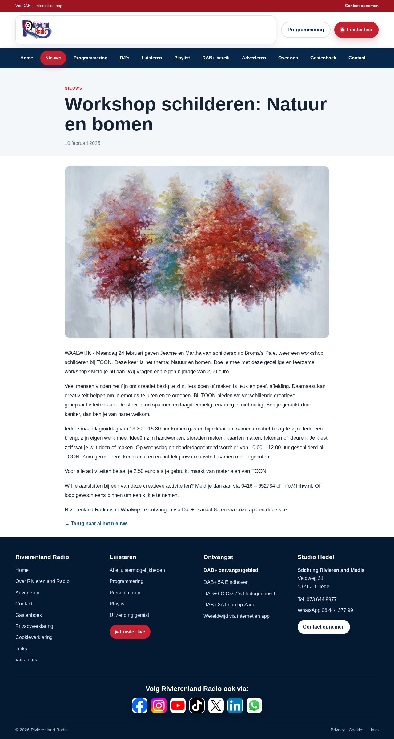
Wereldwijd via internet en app (236, 616)
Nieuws (53, 57)
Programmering (305, 29)
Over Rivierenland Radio (42, 581)
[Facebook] (139, 705)
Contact (356, 57)
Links (21, 648)
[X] (216, 705)
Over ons (288, 57)
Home (26, 57)
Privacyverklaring (34, 626)
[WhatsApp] (254, 705)
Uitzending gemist (129, 615)
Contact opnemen (362, 5)
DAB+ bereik (216, 57)
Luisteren (152, 57)
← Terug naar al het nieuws (96, 523)
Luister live (359, 29)
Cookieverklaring (34, 637)
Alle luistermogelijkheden (137, 570)
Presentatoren (125, 592)
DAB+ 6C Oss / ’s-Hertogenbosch (240, 593)
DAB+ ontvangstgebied (230, 570)
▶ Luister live (130, 631)
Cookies (356, 729)
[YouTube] (178, 705)
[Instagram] (159, 705)
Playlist (182, 57)
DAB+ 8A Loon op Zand (229, 604)
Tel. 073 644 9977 (317, 599)
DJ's (124, 57)
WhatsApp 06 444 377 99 (325, 610)
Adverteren (254, 57)
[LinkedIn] (235, 705)
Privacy (338, 729)
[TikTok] (197, 705)
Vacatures (26, 659)
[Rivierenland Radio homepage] (67, 30)
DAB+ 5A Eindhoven (226, 582)
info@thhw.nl (297, 486)
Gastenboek (323, 57)
